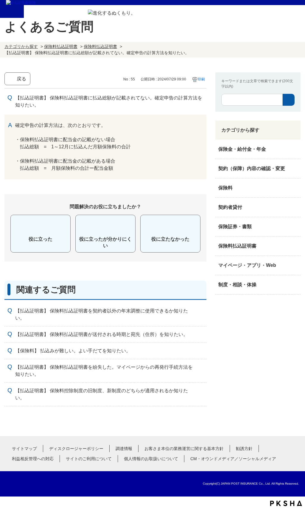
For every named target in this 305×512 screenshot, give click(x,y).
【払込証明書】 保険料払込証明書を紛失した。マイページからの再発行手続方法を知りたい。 (104, 371)
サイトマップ (24, 448)
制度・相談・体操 (237, 284)
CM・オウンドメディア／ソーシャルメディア (233, 458)
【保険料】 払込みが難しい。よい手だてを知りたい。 (73, 350)
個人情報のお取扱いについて (151, 458)
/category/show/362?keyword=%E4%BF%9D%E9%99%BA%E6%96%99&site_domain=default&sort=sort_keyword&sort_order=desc (295, 149)
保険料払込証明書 (60, 46)
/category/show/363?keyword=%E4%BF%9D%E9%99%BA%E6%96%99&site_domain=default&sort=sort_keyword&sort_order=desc (295, 169)
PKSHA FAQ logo (286, 503)
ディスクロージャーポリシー (76, 448)
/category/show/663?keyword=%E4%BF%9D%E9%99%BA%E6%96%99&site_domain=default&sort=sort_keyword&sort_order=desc (295, 227)
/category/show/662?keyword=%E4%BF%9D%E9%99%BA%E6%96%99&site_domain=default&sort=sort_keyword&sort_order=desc (295, 207)
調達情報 (124, 448)
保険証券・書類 (235, 226)
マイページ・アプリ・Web (247, 265)
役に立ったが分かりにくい (105, 242)
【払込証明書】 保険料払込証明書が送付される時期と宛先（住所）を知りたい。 (101, 334)
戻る (21, 78)
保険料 (225, 187)
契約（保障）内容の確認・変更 (251, 168)
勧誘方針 (244, 448)
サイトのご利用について (89, 458)
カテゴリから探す (21, 46)
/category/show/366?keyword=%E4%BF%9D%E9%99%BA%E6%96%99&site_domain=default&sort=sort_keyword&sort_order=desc (295, 265)
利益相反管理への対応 (33, 458)
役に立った (40, 239)
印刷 (201, 79)
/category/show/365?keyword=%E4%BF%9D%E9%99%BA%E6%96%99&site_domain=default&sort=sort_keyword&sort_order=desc (295, 246)
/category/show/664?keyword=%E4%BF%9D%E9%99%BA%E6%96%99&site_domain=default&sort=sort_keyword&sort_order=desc (295, 285)
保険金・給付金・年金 (242, 149)
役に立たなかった (170, 239)
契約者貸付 (230, 207)
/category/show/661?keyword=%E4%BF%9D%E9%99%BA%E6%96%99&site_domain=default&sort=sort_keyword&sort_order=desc (295, 188)
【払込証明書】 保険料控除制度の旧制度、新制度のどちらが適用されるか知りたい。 (101, 394)
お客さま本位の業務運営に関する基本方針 (184, 448)
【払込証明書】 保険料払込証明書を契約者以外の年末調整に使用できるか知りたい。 (101, 314)
